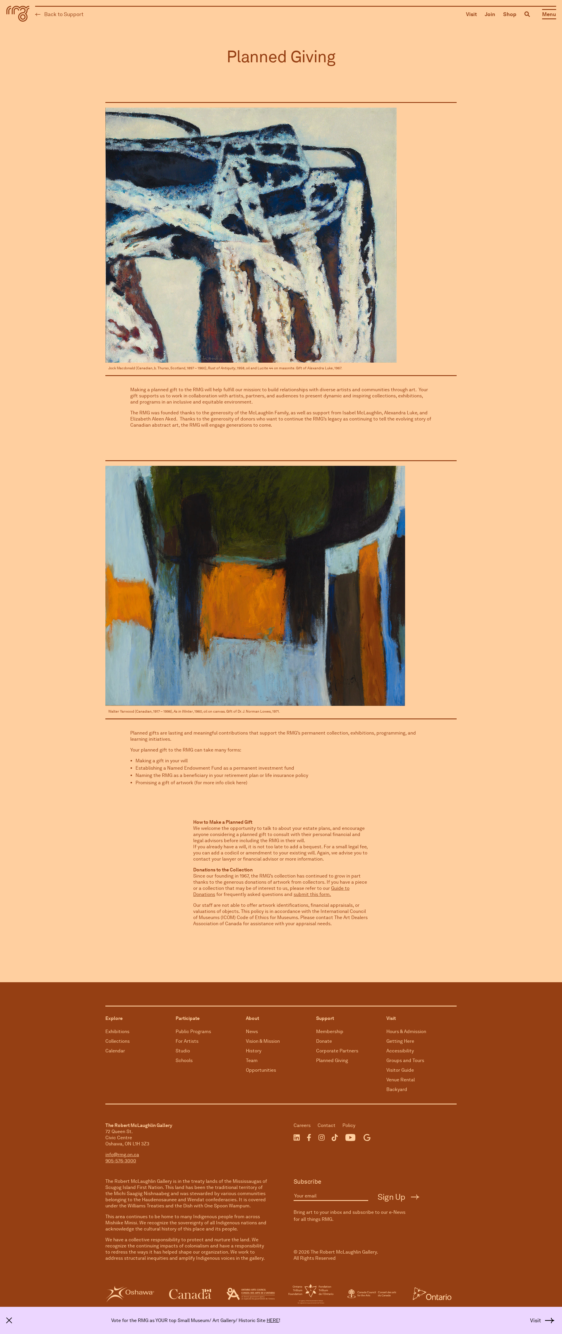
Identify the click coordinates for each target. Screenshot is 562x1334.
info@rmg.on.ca (122, 1154)
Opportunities (261, 1070)
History (253, 1051)
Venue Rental (400, 1080)
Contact (326, 1125)
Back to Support (63, 14)
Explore (114, 1018)
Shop (509, 14)
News (252, 1031)
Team (252, 1060)
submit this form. (312, 894)
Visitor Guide (400, 1070)
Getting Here (400, 1041)
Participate (188, 1018)
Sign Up (392, 1197)
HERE (273, 1320)
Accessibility (400, 1051)
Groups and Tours (405, 1060)
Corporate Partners (337, 1051)
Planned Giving (332, 1060)
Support (325, 1018)
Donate (324, 1041)
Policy (348, 1125)
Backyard (396, 1089)
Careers (302, 1125)
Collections (117, 1041)
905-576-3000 (120, 1161)
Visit (471, 14)
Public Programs (193, 1031)
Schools (184, 1060)
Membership (329, 1031)
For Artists (187, 1041)
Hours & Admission (406, 1031)
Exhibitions (117, 1031)
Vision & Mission (263, 1041)
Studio (183, 1051)
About (252, 1018)
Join (490, 14)
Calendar (115, 1051)
